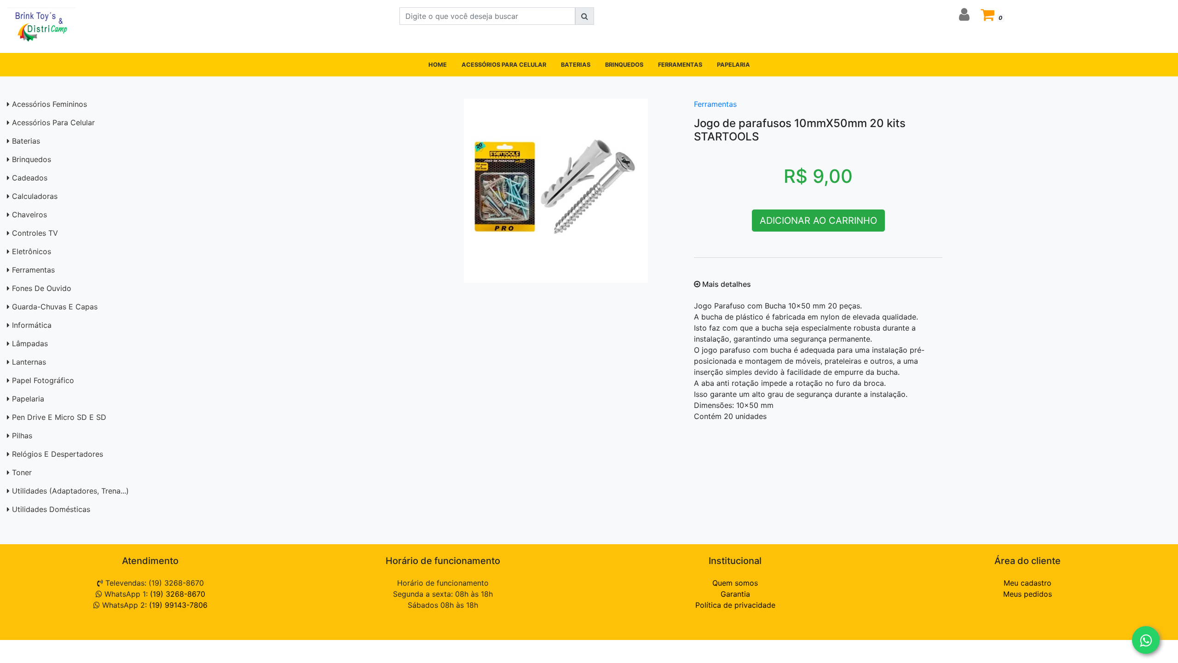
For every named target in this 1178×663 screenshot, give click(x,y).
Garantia (735, 594)
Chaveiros (29, 214)
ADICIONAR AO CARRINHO (818, 220)
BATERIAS (575, 64)
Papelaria (28, 398)
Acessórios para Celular (53, 122)
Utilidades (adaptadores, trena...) (70, 490)
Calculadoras (35, 196)
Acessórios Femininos (49, 104)
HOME (437, 64)
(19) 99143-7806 (178, 605)
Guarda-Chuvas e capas (55, 306)
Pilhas (22, 435)
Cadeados (29, 177)
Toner (22, 472)
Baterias (26, 140)
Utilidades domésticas (51, 509)
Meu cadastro (1027, 582)
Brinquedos (31, 159)
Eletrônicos (31, 251)
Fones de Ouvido (41, 288)
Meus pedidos (1027, 594)
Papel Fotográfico (43, 380)
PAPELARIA (733, 64)
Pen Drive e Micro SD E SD (59, 417)
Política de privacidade (735, 605)
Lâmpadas (30, 343)
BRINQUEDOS (624, 64)
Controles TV (35, 233)
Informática (32, 325)
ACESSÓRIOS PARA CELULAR (504, 64)
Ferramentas (33, 269)
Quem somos (735, 582)
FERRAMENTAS (680, 64)
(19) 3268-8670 (177, 594)
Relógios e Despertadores (57, 454)
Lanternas (29, 361)
